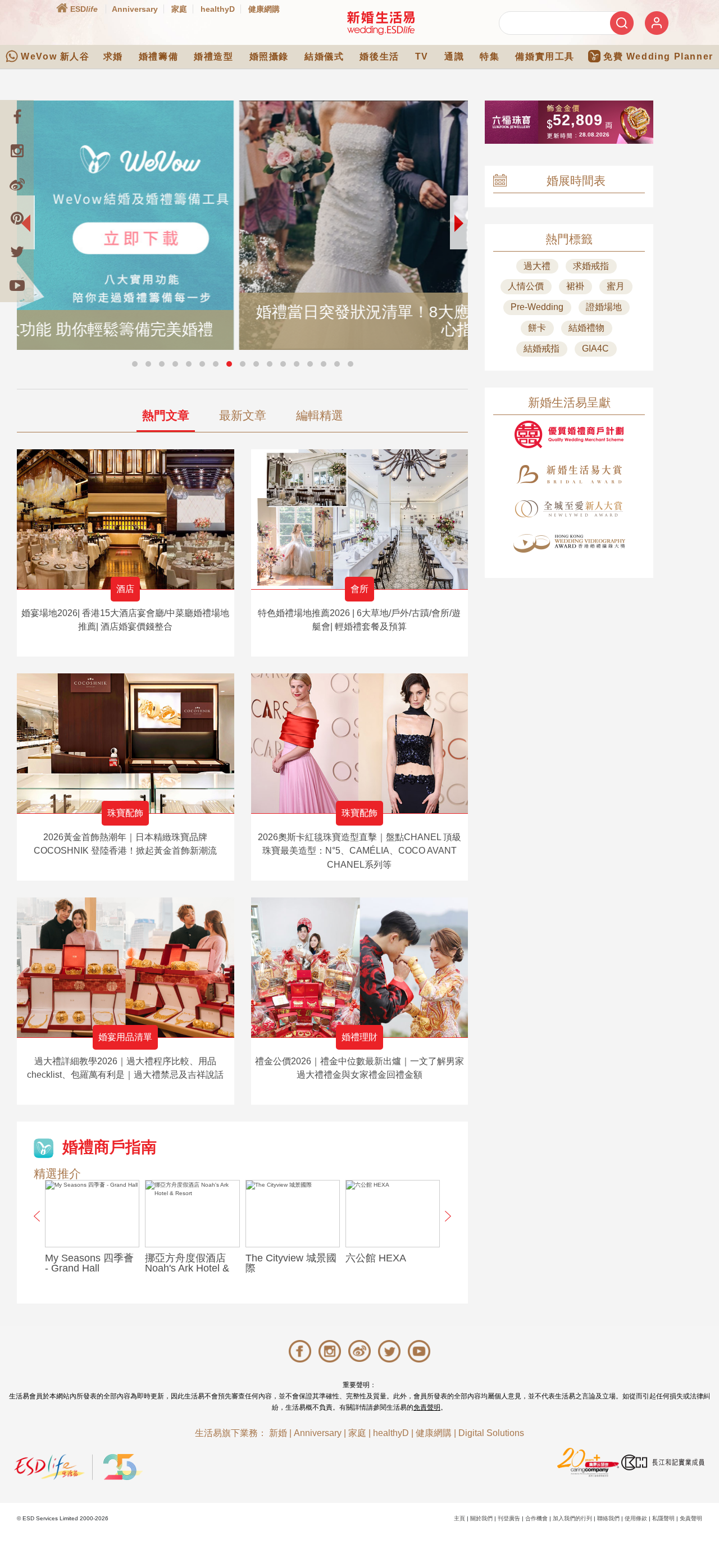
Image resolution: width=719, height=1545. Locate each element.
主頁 (459, 1518)
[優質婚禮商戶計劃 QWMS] (569, 434)
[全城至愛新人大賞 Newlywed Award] (569, 508)
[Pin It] (17, 218)
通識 (454, 56)
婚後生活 (379, 56)
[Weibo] (17, 184)
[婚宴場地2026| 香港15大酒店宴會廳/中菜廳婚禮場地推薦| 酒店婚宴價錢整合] (125, 519)
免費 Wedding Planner (658, 56)
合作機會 (536, 1518)
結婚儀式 (324, 56)
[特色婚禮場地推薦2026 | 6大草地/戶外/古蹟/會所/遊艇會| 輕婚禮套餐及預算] (359, 519)
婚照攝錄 (269, 56)
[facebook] (17, 117)
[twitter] (17, 251)
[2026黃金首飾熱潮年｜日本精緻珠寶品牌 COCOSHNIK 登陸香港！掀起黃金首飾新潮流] (125, 743)
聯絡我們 (608, 1518)
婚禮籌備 (158, 56)
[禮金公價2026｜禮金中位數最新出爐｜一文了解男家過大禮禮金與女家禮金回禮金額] (359, 967)
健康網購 (264, 8)
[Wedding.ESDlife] (381, 23)
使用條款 (636, 1518)
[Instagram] (17, 150)
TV (422, 56)
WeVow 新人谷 (55, 56)
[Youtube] (17, 285)
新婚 (278, 1433)
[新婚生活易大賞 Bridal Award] (569, 474)
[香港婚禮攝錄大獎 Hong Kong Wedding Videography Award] (569, 543)
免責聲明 (426, 1407)
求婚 (113, 56)
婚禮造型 (213, 56)
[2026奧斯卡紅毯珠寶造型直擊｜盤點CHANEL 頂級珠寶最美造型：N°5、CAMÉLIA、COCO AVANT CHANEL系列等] (359, 743)
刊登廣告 (509, 1518)
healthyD (218, 8)
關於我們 (481, 1518)
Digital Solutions (491, 1433)
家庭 (179, 8)
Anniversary (135, 8)
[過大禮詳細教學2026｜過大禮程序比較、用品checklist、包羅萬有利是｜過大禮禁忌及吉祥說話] (125, 967)
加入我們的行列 (572, 1518)
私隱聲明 (663, 1518)
